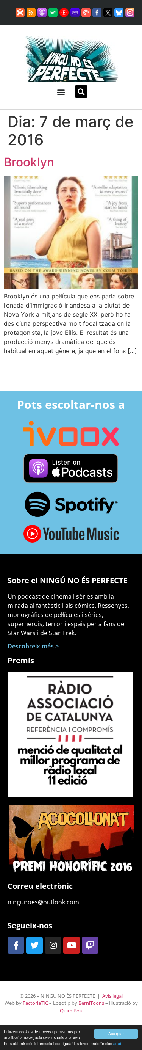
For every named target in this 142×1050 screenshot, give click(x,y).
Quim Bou (71, 1010)
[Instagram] (53, 945)
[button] (61, 91)
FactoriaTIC (35, 1003)
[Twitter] (34, 945)
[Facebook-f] (16, 945)
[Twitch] (90, 945)
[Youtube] (71, 945)
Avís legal (112, 995)
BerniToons (91, 1003)
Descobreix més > (33, 646)
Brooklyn (29, 162)
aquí (117, 1043)
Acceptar (116, 1033)
